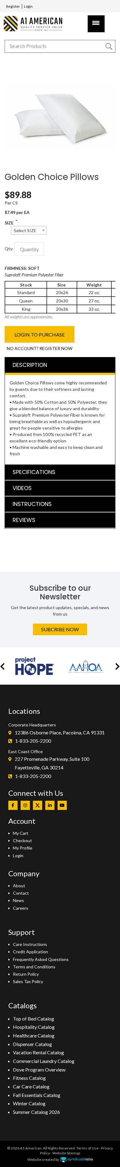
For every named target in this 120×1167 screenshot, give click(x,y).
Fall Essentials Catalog (36, 1095)
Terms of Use (87, 1148)
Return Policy (26, 974)
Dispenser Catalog (32, 1044)
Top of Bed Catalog (33, 1018)
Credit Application (30, 951)
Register (13, 6)
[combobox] (29, 230)
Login (28, 6)
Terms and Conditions (34, 966)
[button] (2, 666)
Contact (21, 893)
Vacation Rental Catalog (38, 1052)
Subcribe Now (60, 629)
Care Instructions (30, 944)
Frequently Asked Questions (41, 959)
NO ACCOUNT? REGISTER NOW (39, 348)
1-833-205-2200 (33, 741)
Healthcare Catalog (33, 1035)
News (18, 900)
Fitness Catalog (29, 1078)
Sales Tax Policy (28, 981)
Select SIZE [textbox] (25, 230)
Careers (20, 908)
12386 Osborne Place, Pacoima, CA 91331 (60, 732)
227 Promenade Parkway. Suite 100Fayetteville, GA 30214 (52, 763)
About (19, 885)
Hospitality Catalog (34, 1027)
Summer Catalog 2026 (36, 1112)
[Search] (108, 46)
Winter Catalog (29, 1103)
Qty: (9, 248)
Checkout (22, 840)
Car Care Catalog (31, 1086)
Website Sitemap (66, 1153)
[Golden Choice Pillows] (60, 64)
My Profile (22, 847)
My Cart (20, 833)
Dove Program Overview (39, 1069)
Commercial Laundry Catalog (43, 1061)
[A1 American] (35, 23)
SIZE (9, 222)
